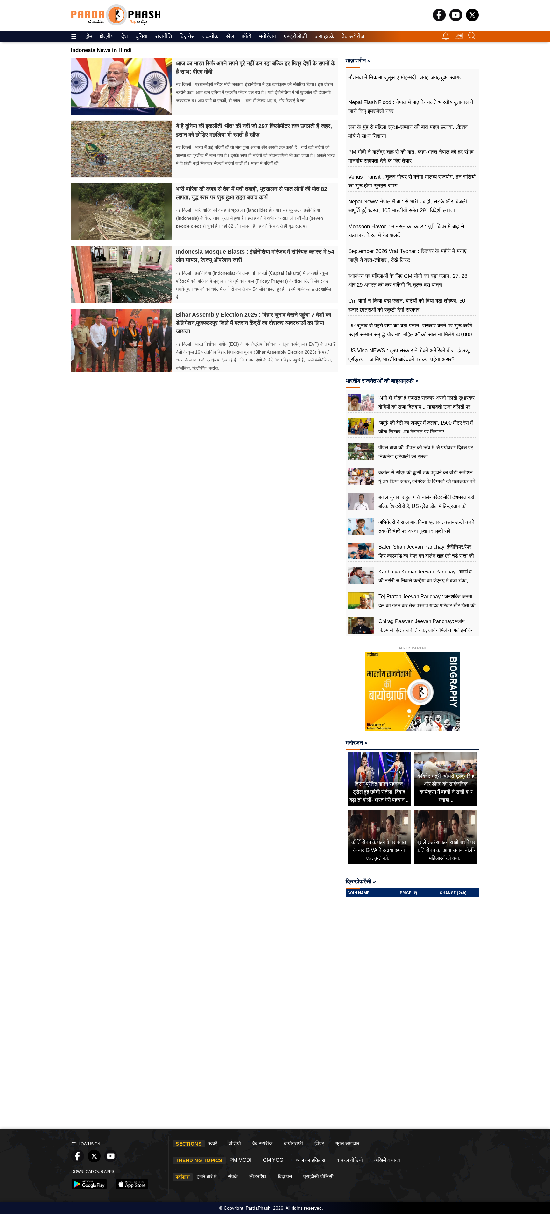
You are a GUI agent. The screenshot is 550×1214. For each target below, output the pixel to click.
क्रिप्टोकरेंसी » (361, 881)
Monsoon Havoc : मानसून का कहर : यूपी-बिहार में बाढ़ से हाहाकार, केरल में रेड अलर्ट (406, 230)
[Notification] (445, 38)
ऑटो (246, 36)
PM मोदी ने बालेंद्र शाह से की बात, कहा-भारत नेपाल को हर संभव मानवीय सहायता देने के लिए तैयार (411, 156)
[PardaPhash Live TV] (459, 37)
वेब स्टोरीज (352, 36)
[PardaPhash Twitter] (472, 19)
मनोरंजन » (357, 743)
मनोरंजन (266, 36)
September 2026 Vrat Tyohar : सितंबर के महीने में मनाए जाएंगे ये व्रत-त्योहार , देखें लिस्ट (407, 255)
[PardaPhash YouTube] (455, 19)
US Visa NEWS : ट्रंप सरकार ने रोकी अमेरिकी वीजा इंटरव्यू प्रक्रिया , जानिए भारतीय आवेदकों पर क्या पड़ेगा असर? (408, 354)
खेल (229, 36)
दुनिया (141, 36)
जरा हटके (323, 36)
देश (124, 36)
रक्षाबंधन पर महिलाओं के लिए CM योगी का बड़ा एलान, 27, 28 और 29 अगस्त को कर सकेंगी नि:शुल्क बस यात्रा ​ (407, 280)
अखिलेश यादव (387, 1160)
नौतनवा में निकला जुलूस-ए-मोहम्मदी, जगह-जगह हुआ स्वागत (405, 77)
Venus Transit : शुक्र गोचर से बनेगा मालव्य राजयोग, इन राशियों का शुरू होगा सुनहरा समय (412, 181)
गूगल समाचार (347, 1143)
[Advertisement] (275, 1078)
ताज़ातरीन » (358, 60)
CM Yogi (274, 1160)
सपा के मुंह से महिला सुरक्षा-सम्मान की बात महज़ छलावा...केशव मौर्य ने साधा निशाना (408, 131)
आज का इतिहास (310, 1160)
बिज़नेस (186, 36)
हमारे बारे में (206, 1176)
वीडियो (235, 1143)
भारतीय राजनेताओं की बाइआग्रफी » (382, 381)
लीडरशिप (257, 1176)
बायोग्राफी (293, 1143)
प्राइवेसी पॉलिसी (318, 1176)
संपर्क (233, 1176)
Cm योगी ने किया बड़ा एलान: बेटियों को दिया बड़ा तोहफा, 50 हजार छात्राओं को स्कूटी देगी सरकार (406, 305)
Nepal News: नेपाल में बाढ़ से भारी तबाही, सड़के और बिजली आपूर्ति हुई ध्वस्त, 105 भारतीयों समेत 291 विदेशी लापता (407, 206)
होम (88, 36)
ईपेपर (319, 1143)
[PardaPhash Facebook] (439, 19)
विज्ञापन (285, 1176)
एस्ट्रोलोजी (294, 36)
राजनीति (162, 36)
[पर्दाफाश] (115, 24)
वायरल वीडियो (350, 1160)
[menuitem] (88, 36)
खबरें (212, 1143)
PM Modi (240, 1160)
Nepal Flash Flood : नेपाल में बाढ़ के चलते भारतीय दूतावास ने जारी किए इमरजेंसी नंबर (410, 106)
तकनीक (209, 36)
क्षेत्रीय (106, 36)
